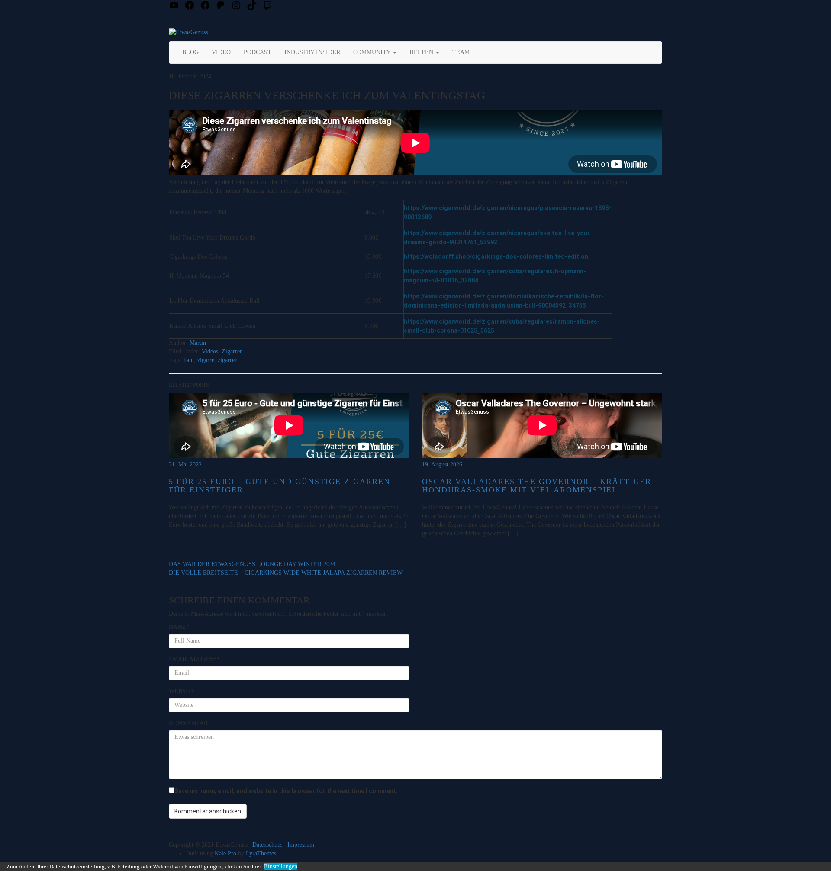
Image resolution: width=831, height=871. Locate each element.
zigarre (205, 360)
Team (461, 52)
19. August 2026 (442, 464)
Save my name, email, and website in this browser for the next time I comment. (286, 790)
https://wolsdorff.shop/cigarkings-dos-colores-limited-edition (496, 256)
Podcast (257, 52)
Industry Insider (312, 52)
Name (179, 627)
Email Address (194, 659)
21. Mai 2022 (185, 464)
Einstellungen (280, 866)
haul (189, 360)
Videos (210, 351)
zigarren (228, 360)
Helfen (422, 52)
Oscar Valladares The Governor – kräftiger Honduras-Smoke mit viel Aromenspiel (536, 486)
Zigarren (232, 351)
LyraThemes (261, 853)
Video (221, 52)
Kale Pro (225, 853)
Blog (190, 52)
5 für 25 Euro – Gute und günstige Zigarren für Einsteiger (279, 486)
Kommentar (188, 723)
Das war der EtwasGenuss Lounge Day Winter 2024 (252, 564)
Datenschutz (267, 845)
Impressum (300, 845)
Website (182, 691)
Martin (198, 343)
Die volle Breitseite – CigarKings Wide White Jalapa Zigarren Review (286, 573)
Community (372, 52)
